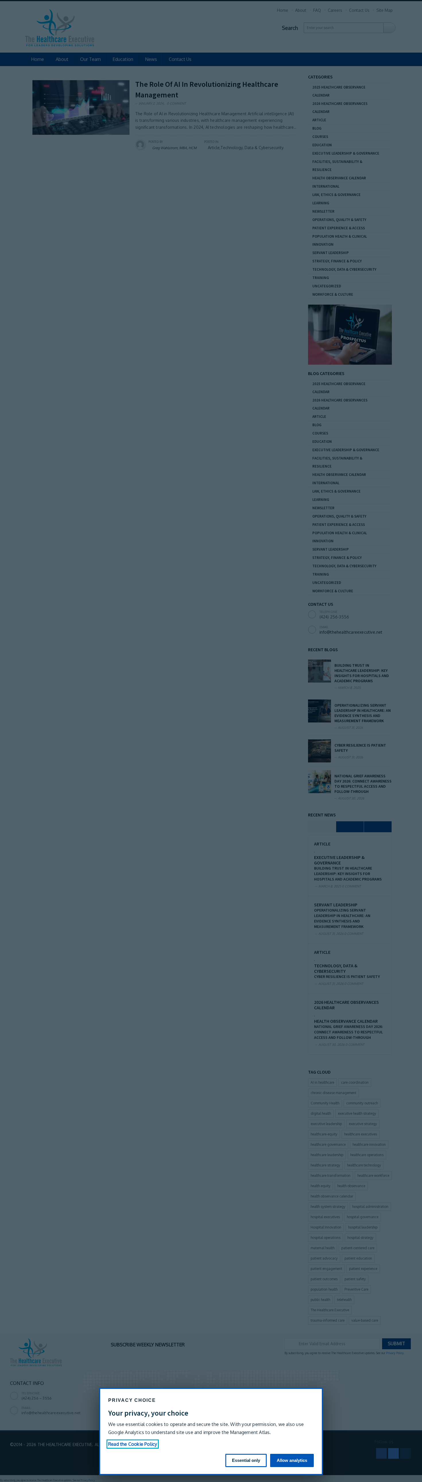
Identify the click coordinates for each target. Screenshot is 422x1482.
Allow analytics (292, 1460)
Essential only (246, 1460)
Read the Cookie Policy (132, 1444)
